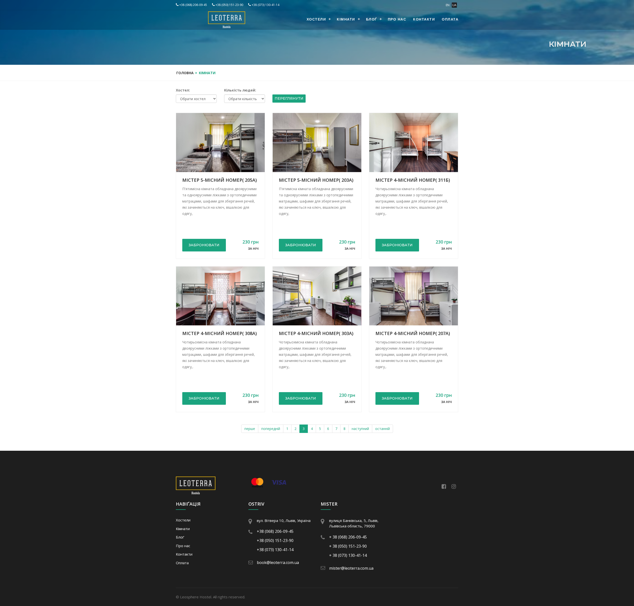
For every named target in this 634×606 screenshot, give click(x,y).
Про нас (397, 20)
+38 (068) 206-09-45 (193, 5)
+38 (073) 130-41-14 (265, 5)
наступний (360, 428)
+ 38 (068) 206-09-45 (348, 537)
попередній (270, 428)
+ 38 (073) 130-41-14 (348, 555)
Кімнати (346, 20)
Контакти (424, 20)
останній (382, 428)
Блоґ (371, 20)
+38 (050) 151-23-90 (229, 5)
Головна (185, 72)
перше (249, 428)
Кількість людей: (240, 90)
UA (454, 5)
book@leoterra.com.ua (278, 562)
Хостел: (183, 90)
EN (447, 5)
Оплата (450, 20)
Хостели (316, 20)
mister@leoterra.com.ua (351, 568)
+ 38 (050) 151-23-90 (348, 546)
